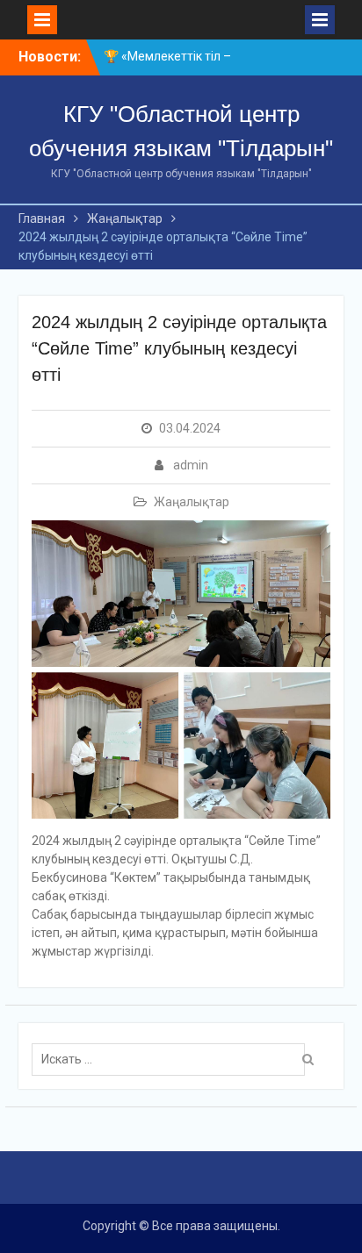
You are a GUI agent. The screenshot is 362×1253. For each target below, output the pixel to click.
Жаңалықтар (191, 502)
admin (190, 465)
